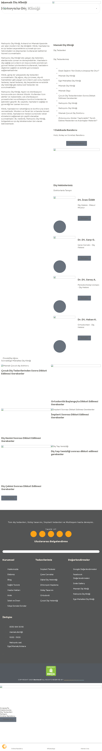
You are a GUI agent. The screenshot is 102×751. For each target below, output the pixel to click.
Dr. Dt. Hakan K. (87, 319)
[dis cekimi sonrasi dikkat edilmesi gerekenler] (26, 464)
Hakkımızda (5, 710)
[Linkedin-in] (60, 534)
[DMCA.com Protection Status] (51, 671)
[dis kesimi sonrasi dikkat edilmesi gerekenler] (26, 421)
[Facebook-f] (33, 534)
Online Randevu (7, 716)
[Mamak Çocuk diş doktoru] (26, 365)
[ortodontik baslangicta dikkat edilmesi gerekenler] (76, 381)
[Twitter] (68, 534)
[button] (9, 498)
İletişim (3, 714)
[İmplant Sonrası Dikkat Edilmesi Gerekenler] (76, 409)
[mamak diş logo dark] (15, 8)
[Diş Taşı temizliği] (76, 446)
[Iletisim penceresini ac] (51, 687)
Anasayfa (4, 708)
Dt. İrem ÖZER (86, 200)
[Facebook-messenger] (42, 534)
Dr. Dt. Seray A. (87, 280)
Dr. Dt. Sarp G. (86, 240)
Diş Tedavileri (6, 712)
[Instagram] (51, 534)
